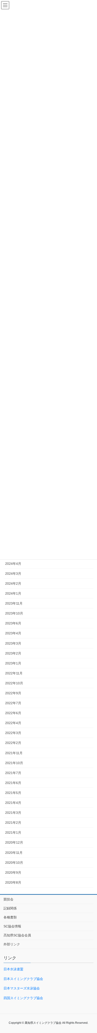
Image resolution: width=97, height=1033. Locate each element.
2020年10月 (14, 862)
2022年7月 (13, 703)
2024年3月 (13, 573)
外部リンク (12, 944)
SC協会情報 (12, 926)
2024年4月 (13, 563)
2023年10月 (14, 613)
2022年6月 (13, 713)
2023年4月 (13, 633)
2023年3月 (13, 643)
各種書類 (10, 917)
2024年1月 (13, 593)
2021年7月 (13, 773)
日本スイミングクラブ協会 (23, 979)
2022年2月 (13, 743)
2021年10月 (14, 763)
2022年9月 (13, 693)
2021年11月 (14, 753)
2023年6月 (13, 623)
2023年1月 (13, 663)
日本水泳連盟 (13, 969)
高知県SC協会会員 (17, 935)
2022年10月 (14, 683)
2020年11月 (14, 853)
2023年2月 (13, 653)
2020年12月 (14, 842)
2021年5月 (13, 793)
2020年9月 (13, 872)
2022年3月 (13, 733)
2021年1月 (13, 832)
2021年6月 (13, 783)
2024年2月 (13, 583)
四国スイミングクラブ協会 (23, 998)
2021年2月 (13, 822)
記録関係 (10, 908)
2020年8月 (13, 882)
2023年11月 (14, 603)
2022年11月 (14, 673)
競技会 (8, 899)
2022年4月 (13, 723)
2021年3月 (13, 813)
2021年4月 (13, 803)
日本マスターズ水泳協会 (22, 988)
